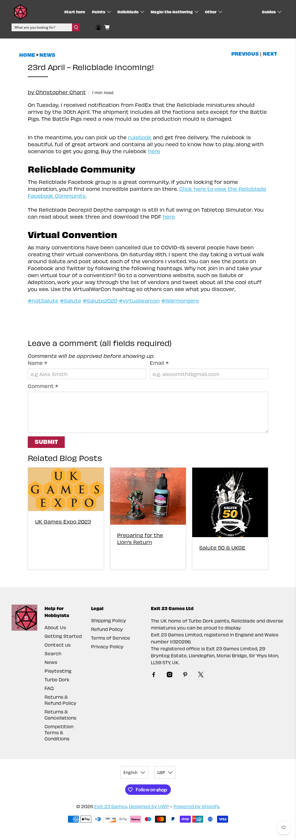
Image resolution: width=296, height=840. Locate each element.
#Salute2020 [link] (100, 300)
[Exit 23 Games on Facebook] (153, 675)
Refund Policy (107, 629)
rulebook (139, 137)
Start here (74, 11)
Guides (269, 11)
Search (53, 653)
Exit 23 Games (110, 806)
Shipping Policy (108, 620)
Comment (43, 386)
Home (27, 54)
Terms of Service (110, 637)
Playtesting (58, 671)
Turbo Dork (57, 679)
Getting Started (63, 636)
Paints (98, 11)
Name (37, 363)
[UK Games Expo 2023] (66, 489)
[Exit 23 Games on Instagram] (169, 675)
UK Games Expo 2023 (63, 521)
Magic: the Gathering (172, 11)
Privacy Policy (107, 646)
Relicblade (127, 11)
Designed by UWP (149, 806)
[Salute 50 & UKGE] (230, 502)
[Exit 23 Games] (19, 12)
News (47, 54)
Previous (245, 53)
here (154, 151)
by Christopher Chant (57, 92)
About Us (55, 627)
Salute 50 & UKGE (222, 547)
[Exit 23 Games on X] (201, 675)
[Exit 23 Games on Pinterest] (185, 675)
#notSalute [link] (43, 300)
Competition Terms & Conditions (59, 732)
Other (211, 11)
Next (270, 53)
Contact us (58, 644)
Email (159, 363)
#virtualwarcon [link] (139, 300)
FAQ (49, 688)
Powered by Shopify (196, 806)
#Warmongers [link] (180, 300)
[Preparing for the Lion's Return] (148, 496)
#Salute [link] (70, 300)
